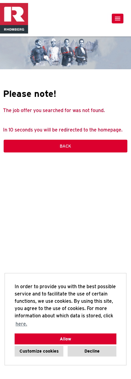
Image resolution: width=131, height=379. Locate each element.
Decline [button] (92, 350)
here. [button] (21, 324)
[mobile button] (117, 18)
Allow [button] (65, 338)
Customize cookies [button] (39, 350)
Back (65, 146)
